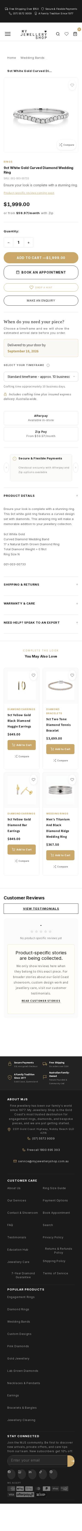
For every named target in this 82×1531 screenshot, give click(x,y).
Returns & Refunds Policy (58, 1250)
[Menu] (8, 34)
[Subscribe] (72, 1461)
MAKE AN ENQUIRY (41, 300)
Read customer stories (41, 1000)
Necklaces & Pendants (23, 1383)
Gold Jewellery (18, 1358)
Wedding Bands (18, 1321)
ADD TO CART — (41, 258)
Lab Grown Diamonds (22, 1370)
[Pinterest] (53, 1474)
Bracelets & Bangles (22, 1407)
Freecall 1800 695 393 (43, 1150)
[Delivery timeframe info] (48, 365)
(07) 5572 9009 (43, 1138)
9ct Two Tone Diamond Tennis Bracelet (58, 724)
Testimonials (16, 1237)
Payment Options (55, 1200)
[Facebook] (11, 1474)
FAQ (10, 1225)
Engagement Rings (21, 1297)
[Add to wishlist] (72, 85)
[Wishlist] (66, 34)
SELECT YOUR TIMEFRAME (41, 363)
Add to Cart (23, 745)
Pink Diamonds (18, 1346)
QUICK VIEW (24, 697)
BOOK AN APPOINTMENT (43, 272)
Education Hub (17, 1249)
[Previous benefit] (6, 468)
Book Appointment (56, 1212)
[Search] (58, 34)
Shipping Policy (54, 1261)
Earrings (13, 1395)
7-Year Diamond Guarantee (23, 1275)
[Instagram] (22, 1474)
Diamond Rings (18, 1309)
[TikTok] (43, 1474)
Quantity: (11, 231)
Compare (23, 756)
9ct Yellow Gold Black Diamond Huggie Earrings (19, 720)
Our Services (16, 1200)
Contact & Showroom (22, 1212)
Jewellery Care (18, 1262)
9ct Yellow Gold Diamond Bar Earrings (19, 825)
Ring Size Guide (54, 1188)
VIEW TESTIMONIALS (41, 908)
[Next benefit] (75, 468)
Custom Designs (19, 1334)
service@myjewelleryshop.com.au (43, 1161)
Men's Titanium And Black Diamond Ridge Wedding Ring (58, 828)
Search (48, 1225)
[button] (41, 495)
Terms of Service (55, 1273)
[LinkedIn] (32, 1474)
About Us (14, 1188)
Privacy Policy (53, 1237)
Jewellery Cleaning (21, 1420)
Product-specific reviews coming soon (29, 193)
